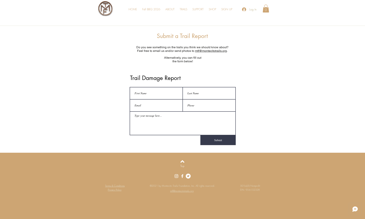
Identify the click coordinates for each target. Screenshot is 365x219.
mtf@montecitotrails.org (211, 51)
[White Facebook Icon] (182, 176)
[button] (172, 9)
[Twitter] (188, 176)
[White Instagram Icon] (176, 176)
